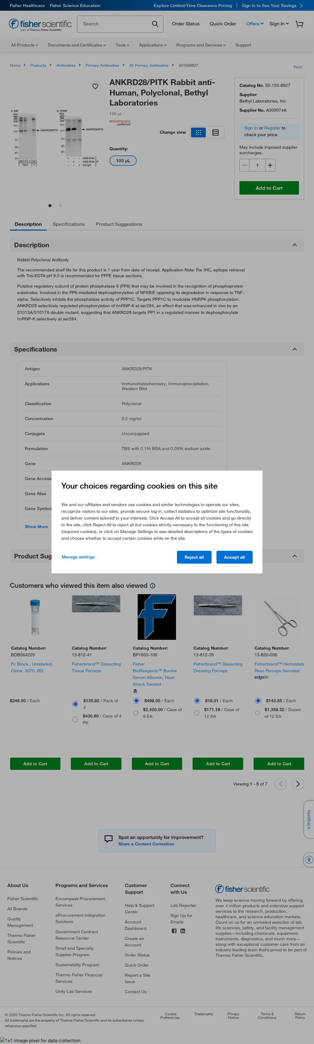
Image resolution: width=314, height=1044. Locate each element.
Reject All (194, 557)
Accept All (234, 557)
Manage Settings (78, 557)
